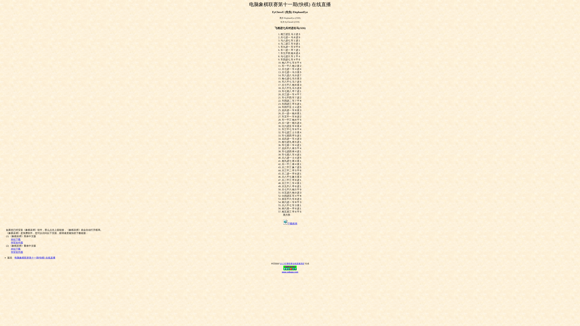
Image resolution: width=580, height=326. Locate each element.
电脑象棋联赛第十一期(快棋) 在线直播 (34, 257)
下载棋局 (292, 223)
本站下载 (16, 239)
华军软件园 (17, 242)
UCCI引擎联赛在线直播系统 (292, 263)
